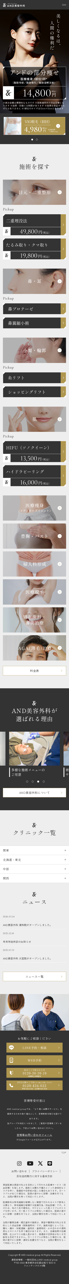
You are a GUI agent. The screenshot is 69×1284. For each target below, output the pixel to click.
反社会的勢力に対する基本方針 (34, 1176)
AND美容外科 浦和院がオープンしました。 (27, 921)
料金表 (34, 671)
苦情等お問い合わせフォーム (34, 1135)
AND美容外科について (34, 792)
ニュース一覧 (35, 976)
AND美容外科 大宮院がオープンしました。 (27, 954)
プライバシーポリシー (45, 1171)
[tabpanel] (34, 126)
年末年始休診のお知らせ (17, 938)
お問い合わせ (19, 1171)
